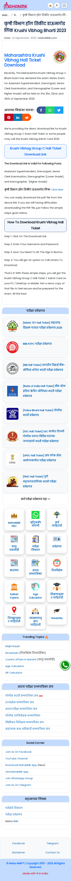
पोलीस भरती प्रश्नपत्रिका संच (21, 695)
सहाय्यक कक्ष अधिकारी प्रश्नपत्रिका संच (27, 729)
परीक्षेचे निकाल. (14, 808)
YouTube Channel (16, 758)
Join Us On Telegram (18, 785)
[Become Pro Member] (50, 5)
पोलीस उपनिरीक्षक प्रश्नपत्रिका (22, 715)
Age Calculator (14, 666)
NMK (15, 821)
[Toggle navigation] (64, 5)
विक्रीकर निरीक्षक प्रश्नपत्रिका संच (24, 722)
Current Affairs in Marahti (21, 659)
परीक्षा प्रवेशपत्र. (13, 814)
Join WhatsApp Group (19, 778)
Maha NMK (8, 15)
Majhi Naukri (12, 646)
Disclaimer (18, 852)
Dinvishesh (11, 653)
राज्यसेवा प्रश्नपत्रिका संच (19, 702)
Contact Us (52, 852)
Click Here (57, 189)
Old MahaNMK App (16, 771)
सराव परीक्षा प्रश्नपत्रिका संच (21, 709)
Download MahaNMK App (21, 765)
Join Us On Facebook (18, 752)
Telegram (53, 843)
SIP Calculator (13, 672)
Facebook (18, 843)
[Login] (57, 5)
